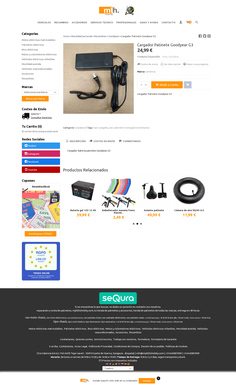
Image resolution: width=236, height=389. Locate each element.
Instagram (33, 153)
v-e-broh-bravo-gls (141, 322)
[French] (110, 364)
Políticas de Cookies (177, 346)
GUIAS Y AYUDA (149, 22)
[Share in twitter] (204, 36)
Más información (205, 386)
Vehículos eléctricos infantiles (38, 59)
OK (193, 386)
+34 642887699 (174, 353)
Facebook (33, 162)
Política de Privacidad (100, 346)
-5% (54, 196)
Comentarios (142, 127)
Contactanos (67, 339)
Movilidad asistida (31, 64)
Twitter (32, 145)
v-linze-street (166, 322)
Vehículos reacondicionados (37, 68)
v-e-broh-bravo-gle (124, 322)
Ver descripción (172, 64)
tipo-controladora (76, 322)
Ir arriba (53, 346)
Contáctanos (66, 346)
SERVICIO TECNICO (102, 22)
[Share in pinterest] (209, 36)
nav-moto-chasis (35, 317)
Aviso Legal (81, 346)
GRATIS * (36, 114)
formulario (144, 339)
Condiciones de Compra (127, 346)
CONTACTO (168, 22)
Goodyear (80, 127)
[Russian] (122, 364)
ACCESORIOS (79, 22)
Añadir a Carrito (169, 84)
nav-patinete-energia (121, 127)
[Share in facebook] (200, 36)
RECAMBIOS (61, 22)
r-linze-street (194, 318)
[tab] (75, 141)
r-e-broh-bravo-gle (168, 318)
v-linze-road (154, 322)
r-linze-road (183, 318)
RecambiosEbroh (41, 186)
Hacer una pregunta (197, 64)
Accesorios (28, 73)
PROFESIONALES (126, 22)
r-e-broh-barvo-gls (152, 318)
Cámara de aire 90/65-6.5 (189, 210)
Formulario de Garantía (163, 339)
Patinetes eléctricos (33, 44)
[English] (107, 364)
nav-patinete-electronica (113, 318)
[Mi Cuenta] (181, 22)
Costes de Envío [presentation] (104, 141)
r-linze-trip (205, 318)
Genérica (150, 71)
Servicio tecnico (103, 339)
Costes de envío (149, 64)
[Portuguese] (119, 364)
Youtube (32, 169)
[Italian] (116, 364)
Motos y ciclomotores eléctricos (39, 54)
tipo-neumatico (108, 322)
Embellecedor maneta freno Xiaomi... (118, 211)
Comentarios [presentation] (131, 141)
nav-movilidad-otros (75, 318)
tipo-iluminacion (93, 322)
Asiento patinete (154, 210)
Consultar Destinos (41, 117)
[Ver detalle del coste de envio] (26, 116)
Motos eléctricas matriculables (38, 40)
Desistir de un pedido (152, 346)
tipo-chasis (60, 321)
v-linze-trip (178, 322)
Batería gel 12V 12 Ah (83, 210)
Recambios (28, 78)
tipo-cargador (100, 127)
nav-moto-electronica (56, 318)
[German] (113, 364)
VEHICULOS (44, 22)
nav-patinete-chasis (92, 318)
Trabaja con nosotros (124, 339)
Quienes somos (84, 339)
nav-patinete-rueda (135, 318)
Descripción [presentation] (77, 141)
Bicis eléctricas (30, 49)
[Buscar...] (197, 22)
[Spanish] (125, 364)
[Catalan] (128, 364)
